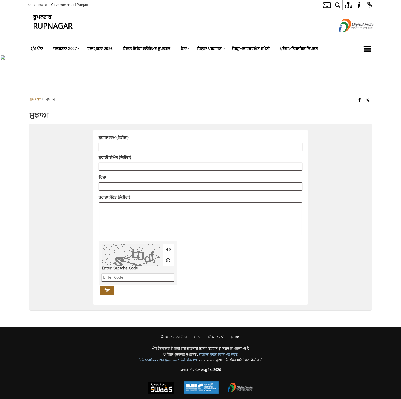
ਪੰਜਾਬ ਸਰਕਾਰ (37, 4)
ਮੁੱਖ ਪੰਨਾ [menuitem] (37, 49)
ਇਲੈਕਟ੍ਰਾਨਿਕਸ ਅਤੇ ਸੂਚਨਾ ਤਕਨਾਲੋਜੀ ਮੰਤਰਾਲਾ (168, 360)
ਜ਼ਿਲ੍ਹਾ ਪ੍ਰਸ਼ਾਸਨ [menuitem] (209, 49)
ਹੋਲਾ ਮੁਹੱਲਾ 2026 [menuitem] (100, 49)
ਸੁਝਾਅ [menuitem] (235, 337)
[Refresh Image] (168, 260)
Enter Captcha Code (120, 268)
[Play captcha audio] (168, 249)
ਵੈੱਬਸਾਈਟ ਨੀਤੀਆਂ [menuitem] (174, 337)
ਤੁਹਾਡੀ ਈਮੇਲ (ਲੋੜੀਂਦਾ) (115, 158)
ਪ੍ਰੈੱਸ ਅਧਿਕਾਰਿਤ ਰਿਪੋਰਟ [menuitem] (299, 49)
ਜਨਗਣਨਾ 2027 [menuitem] (65, 49)
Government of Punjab (69, 4)
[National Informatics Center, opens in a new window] (201, 388)
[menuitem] (326, 5)
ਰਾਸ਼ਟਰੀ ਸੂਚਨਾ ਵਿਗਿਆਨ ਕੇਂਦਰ (218, 354)
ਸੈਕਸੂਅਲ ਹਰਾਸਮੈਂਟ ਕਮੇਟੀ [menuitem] (251, 49)
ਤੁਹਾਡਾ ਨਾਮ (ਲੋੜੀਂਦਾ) (114, 138)
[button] (368, 49)
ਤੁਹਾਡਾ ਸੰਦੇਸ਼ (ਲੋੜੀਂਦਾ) (114, 197)
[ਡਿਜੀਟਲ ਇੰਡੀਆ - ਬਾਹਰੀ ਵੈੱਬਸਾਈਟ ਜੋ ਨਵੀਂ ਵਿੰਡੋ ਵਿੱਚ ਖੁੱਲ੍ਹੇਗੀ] (349, 37)
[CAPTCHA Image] (131, 255)
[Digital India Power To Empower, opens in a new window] (240, 388)
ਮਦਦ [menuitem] (198, 337)
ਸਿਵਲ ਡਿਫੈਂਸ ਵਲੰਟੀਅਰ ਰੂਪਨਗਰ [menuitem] (146, 49)
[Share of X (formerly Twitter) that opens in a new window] (367, 100)
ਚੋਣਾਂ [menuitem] (184, 49)
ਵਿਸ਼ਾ (102, 177)
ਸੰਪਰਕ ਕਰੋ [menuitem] (216, 337)
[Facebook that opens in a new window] (359, 100)
